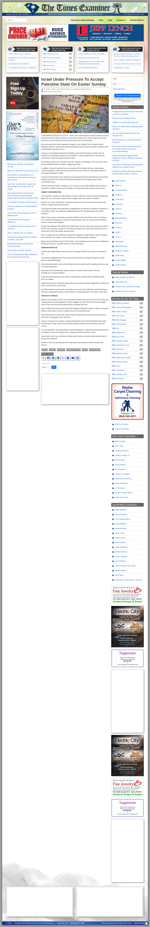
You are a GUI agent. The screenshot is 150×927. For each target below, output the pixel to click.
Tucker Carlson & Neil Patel (125, 566)
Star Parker (119, 575)
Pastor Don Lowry (121, 497)
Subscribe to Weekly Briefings (82, 20)
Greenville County (122, 345)
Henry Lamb (119, 533)
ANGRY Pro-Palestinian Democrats (125, 122)
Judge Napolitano (121, 547)
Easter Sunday (94, 349)
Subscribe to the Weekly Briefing (127, 95)
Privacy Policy (137, 99)
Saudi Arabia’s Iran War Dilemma (19, 64)
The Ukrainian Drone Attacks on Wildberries (22, 67)
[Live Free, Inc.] (22, 136)
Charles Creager (122, 341)
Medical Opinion (121, 552)
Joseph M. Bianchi (121, 451)
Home (101, 20)
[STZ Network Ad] (22, 93)
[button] (43, 358)
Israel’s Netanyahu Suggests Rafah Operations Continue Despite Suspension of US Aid (127, 158)
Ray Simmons (120, 465)
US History (120, 378)
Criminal (118, 209)
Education (118, 204)
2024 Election (120, 181)
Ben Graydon (120, 460)
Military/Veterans (121, 218)
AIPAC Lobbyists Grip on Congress (19, 54)
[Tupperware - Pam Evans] (127, 658)
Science (118, 237)
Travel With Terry (121, 282)
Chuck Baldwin (120, 524)
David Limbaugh (121, 556)
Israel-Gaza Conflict (73, 349)
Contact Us (121, 20)
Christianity (120, 370)
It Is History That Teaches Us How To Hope (127, 64)
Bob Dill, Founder (121, 424)
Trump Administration (54, 58)
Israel (44, 349)
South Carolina (51, 61)
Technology (119, 241)
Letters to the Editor (122, 429)
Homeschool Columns (123, 479)
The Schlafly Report (122, 519)
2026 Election (121, 324)
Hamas (52, 349)
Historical (118, 213)
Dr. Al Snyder (120, 488)
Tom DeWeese (120, 561)
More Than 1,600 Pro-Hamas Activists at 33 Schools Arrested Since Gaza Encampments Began (126, 149)
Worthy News (62, 135)
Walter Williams (120, 510)
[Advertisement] (22, 293)
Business (118, 223)
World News (119, 255)
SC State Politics (121, 190)
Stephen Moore (120, 570)
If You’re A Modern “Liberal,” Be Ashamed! (127, 60)
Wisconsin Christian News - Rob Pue (128, 580)
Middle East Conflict (123, 357)
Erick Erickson (120, 542)
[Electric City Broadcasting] (127, 626)
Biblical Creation (122, 353)
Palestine (61, 349)
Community (119, 199)
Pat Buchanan (120, 538)
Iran (117, 328)
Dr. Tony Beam (120, 469)
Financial (118, 227)
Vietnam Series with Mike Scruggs (127, 286)
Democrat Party (121, 362)
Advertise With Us (137, 20)
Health (117, 232)
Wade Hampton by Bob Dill (125, 277)
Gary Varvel (50, 65)
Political (118, 185)
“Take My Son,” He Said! (121, 67)
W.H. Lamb (120, 337)
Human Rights (120, 260)
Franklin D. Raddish (122, 474)
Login (110, 20)
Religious (118, 195)
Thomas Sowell (120, 514)
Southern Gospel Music (123, 493)
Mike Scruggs (51, 69)
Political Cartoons (52, 54)
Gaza (84, 349)
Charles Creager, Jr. (122, 455)
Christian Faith (121, 374)
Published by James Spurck (125, 291)
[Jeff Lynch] (75, 32)
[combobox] (16, 20)
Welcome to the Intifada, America (124, 118)
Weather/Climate (121, 246)
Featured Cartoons (122, 251)
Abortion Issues (120, 265)
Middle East (120, 332)
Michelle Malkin (120, 528)
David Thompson (121, 483)
